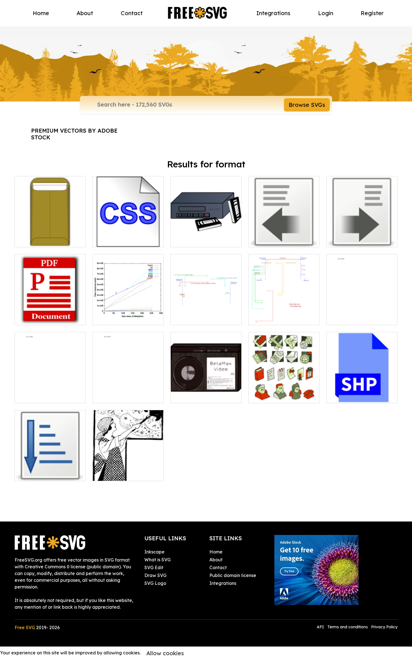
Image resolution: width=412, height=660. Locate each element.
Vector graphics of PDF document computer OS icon (50, 310)
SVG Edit (153, 567)
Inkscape (154, 552)
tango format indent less (280, 239)
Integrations (273, 13)
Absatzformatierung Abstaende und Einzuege (284, 314)
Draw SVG (155, 575)
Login (325, 13)
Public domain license (232, 575)
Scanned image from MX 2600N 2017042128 (362, 314)
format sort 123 (37, 473)
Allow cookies (165, 653)
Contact (132, 13)
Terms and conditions (347, 626)
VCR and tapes (193, 239)
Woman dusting (116, 473)
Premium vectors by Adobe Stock (74, 134)
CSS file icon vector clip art (128, 239)
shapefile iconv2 (349, 395)
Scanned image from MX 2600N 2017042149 (50, 392)
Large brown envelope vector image (50, 236)
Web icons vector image (280, 395)
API (321, 626)
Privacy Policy (384, 626)
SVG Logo (155, 583)
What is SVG (157, 559)
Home (41, 13)
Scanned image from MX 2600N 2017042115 (128, 392)
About (85, 13)
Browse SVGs (307, 104)
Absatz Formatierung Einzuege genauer (206, 314)
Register (372, 13)
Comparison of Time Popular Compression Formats (128, 310)
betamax (186, 395)
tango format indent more (360, 239)
